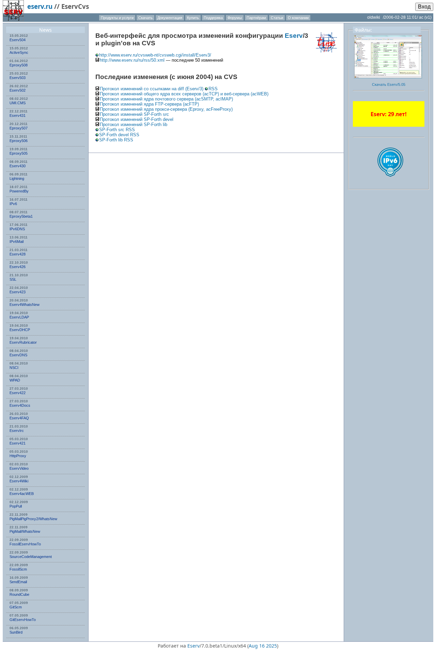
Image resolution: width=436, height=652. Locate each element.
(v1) (428, 17)
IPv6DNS (17, 229)
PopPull (16, 506)
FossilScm (18, 569)
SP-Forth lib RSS (116, 139)
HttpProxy (18, 456)
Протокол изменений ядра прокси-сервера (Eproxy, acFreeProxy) (166, 109)
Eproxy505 (19, 153)
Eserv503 (18, 78)
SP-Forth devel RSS (119, 134)
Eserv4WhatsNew (25, 304)
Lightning (17, 178)
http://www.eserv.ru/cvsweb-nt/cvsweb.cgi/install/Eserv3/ (155, 55)
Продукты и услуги (117, 18)
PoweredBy (19, 191)
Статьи (277, 18)
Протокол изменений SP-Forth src (134, 114)
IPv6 (13, 204)
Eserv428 (18, 254)
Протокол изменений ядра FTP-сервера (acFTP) (149, 104)
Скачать (145, 18)
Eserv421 (18, 443)
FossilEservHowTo (25, 544)
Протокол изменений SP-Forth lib (133, 124)
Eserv (294, 35)
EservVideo (19, 468)
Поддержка (213, 18)
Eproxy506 (19, 141)
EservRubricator (23, 342)
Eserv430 (18, 166)
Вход (424, 7)
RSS (213, 88)
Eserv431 (18, 115)
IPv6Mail (17, 241)
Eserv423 (18, 292)
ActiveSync (19, 52)
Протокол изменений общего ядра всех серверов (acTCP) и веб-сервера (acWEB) (184, 93)
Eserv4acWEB (22, 494)
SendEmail (18, 582)
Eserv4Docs (20, 405)
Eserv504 (18, 40)
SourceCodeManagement (31, 557)
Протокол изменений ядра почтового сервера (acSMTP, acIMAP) (166, 99)
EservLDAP (19, 317)
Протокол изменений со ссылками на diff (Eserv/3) (152, 88)
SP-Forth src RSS (117, 129)
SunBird (16, 632)
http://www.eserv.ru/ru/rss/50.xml (132, 60)
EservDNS (18, 355)
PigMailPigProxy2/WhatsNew (33, 519)
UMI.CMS (18, 103)
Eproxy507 (19, 128)
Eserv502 (18, 90)
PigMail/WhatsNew (25, 531)
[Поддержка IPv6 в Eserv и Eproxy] (390, 183)
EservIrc (17, 431)
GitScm (16, 607)
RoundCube (19, 594)
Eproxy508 (19, 65)
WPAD (15, 380)
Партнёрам (256, 18)
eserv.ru (39, 6)
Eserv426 (18, 267)
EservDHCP (20, 330)
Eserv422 (18, 393)
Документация (169, 18)
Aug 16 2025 (263, 645)
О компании (298, 18)
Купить (193, 18)
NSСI (14, 368)
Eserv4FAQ (19, 418)
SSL (13, 279)
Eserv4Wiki (19, 481)
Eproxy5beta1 (21, 216)
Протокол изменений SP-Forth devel (136, 119)
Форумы (235, 18)
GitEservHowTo (23, 620)
